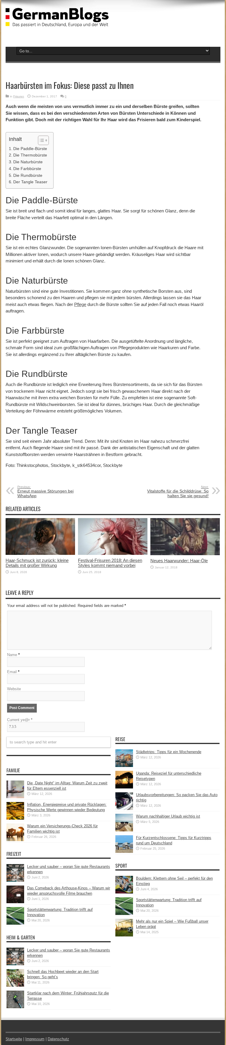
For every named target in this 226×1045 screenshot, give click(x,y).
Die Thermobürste (30, 155)
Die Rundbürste (27, 175)
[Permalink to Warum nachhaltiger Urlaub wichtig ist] (124, 830)
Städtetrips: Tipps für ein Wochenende (168, 752)
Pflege (80, 304)
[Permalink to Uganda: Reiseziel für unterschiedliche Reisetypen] (124, 787)
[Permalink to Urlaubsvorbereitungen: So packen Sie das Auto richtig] (124, 808)
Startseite (14, 1039)
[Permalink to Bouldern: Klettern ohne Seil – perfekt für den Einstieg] (124, 892)
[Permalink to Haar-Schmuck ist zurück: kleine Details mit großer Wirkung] (40, 553)
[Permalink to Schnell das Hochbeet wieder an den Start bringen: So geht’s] (15, 985)
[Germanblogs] (57, 22)
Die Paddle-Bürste (30, 148)
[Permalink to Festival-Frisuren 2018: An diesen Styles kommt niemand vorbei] (112, 553)
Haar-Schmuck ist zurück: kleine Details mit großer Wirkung (37, 563)
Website (14, 689)
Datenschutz (58, 1039)
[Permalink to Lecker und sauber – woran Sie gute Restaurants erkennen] (15, 880)
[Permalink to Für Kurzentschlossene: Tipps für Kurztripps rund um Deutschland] (124, 851)
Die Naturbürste (28, 161)
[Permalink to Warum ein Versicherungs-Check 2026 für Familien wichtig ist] (15, 840)
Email (12, 672)
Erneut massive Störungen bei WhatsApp (45, 491)
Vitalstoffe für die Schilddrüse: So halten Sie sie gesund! (178, 491)
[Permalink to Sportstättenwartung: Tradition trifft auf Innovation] (15, 923)
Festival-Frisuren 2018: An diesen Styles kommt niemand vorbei (110, 563)
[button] (40, 140)
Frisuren (18, 96)
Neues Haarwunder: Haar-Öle (179, 560)
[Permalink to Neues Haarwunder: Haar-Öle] (185, 554)
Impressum (34, 1039)
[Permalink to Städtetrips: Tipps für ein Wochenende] (124, 765)
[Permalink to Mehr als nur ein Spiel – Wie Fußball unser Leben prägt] (124, 935)
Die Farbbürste (27, 168)
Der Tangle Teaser (30, 181)
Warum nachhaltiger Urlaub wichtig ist (168, 816)
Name (12, 655)
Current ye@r (19, 720)
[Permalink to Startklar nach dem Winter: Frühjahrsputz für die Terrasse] (15, 1007)
